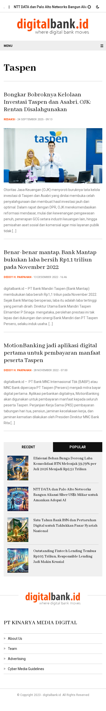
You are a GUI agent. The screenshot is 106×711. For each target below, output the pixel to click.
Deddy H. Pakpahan (17, 277)
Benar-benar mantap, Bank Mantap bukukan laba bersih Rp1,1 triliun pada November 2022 (50, 260)
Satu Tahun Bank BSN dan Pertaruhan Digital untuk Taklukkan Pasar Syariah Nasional (65, 525)
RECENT (28, 447)
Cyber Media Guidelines (26, 669)
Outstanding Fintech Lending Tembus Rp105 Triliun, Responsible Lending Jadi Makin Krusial (64, 556)
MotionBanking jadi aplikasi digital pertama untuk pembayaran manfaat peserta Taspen (52, 353)
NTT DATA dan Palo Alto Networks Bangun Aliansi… (50, 7)
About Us (15, 639)
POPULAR (78, 447)
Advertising (17, 659)
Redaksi (9, 119)
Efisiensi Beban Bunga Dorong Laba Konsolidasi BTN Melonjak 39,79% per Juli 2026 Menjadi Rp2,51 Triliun (64, 463)
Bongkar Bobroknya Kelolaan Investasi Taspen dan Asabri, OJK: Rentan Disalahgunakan (47, 102)
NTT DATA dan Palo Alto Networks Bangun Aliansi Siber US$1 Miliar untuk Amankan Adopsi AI (65, 495)
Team (12, 649)
